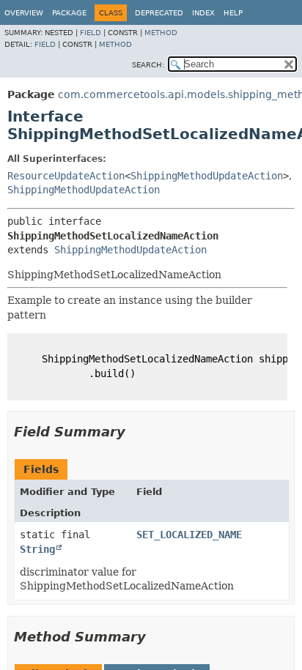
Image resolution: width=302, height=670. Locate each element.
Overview (23, 13)
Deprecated (159, 13)
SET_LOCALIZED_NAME (189, 534)
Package (69, 13)
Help (233, 13)
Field (90, 33)
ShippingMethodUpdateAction (206, 176)
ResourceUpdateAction (66, 176)
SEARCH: (148, 65)
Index (203, 13)
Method (160, 33)
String (37, 549)
